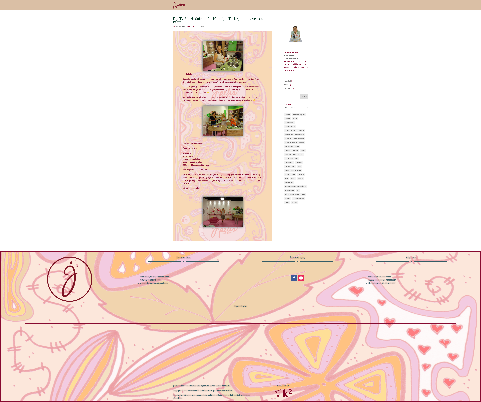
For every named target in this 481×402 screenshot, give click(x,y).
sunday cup (289, 182)
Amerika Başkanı (299, 114)
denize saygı (299, 134)
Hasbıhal (287, 81)
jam (296, 158)
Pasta (286, 85)
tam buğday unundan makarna (295, 186)
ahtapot (287, 114)
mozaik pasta (296, 170)
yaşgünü (287, 198)
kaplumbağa (289, 162)
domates (288, 138)
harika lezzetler (290, 154)
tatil (298, 190)
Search (304, 96)
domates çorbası (291, 142)
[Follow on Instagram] (301, 278)
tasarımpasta (289, 190)
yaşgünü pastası (298, 198)
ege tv (301, 142)
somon (300, 178)
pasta (287, 174)
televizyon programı (292, 194)
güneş (303, 150)
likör (299, 166)
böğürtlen (300, 130)
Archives (287, 104)
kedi (293, 166)
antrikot (287, 118)
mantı (287, 170)
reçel (286, 178)
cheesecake (289, 134)
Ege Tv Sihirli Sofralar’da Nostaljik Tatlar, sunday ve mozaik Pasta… (221, 20)
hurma (300, 154)
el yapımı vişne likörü (292, 146)
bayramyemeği (290, 126)
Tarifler (201, 26)
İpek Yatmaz (180, 26)
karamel (299, 162)
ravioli (293, 174)
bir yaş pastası (290, 130)
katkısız (287, 166)
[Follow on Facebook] (294, 278)
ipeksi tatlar (289, 158)
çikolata (294, 202)
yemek (287, 202)
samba (293, 178)
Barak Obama (289, 122)
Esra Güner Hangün (291, 150)
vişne (303, 194)
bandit (295, 118)
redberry (301, 174)
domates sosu (298, 138)
